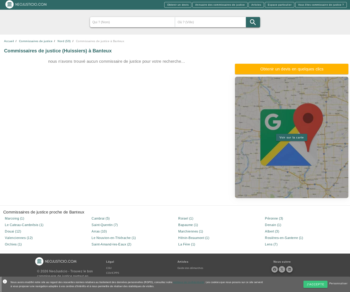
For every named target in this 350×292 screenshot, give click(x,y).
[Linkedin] (289, 269)
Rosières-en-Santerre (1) (284, 238)
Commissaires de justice (36, 41)
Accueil (9, 41)
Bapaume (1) (188, 225)
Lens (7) (271, 244)
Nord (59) (64, 41)
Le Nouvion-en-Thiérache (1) (114, 238)
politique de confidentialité (188, 282)
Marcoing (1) (14, 218)
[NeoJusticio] (26, 8)
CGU (109, 268)
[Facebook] (274, 269)
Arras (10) (99, 231)
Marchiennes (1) (190, 231)
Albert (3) (272, 231)
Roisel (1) (185, 218)
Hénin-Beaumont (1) (193, 238)
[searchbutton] (253, 22)
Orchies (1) (13, 244)
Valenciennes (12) (19, 238)
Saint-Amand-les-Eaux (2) (111, 244)
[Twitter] (282, 269)
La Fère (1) (186, 244)
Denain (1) (273, 225)
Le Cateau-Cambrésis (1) (24, 225)
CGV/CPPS (112, 273)
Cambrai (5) (101, 218)
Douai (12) (13, 231)
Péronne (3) (274, 218)
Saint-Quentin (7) (105, 225)
